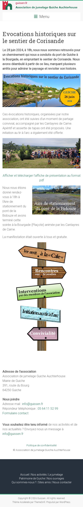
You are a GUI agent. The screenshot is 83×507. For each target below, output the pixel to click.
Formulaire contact (15, 413)
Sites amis (44, 482)
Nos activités (39, 474)
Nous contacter (62, 482)
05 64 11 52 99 (48, 408)
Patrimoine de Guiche (32, 478)
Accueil (24, 474)
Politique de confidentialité (41, 445)
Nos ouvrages (55, 478)
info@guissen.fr (32, 404)
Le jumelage (55, 474)
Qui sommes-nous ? (24, 482)
